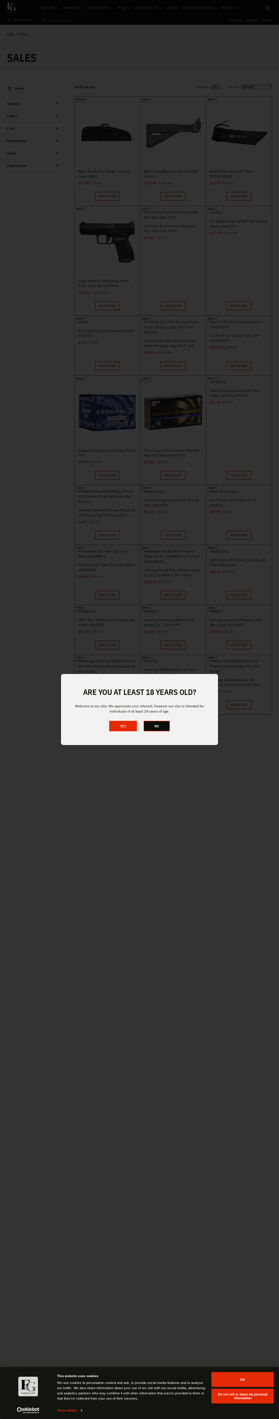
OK (242, 1379)
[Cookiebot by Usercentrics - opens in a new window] (28, 1410)
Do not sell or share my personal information (242, 1396)
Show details (67, 1410)
